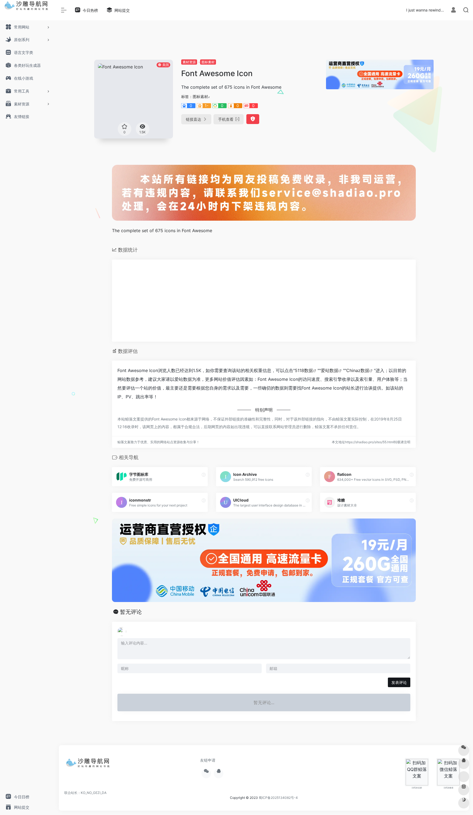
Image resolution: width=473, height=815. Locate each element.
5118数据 (304, 370)
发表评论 (399, 682)
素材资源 (189, 62)
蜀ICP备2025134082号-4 (278, 798)
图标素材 (208, 62)
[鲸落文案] (89, 764)
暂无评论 (131, 612)
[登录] (453, 10)
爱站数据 (329, 370)
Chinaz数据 (357, 370)
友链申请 (207, 760)
